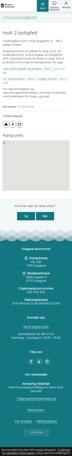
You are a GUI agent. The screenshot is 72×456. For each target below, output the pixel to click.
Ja (26, 216)
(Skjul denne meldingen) (53, 453)
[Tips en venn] (19, 124)
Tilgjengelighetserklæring (36, 399)
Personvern (36, 410)
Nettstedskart (47, 421)
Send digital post (36, 327)
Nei (45, 216)
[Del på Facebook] (12, 124)
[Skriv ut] (6, 124)
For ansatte (23, 421)
